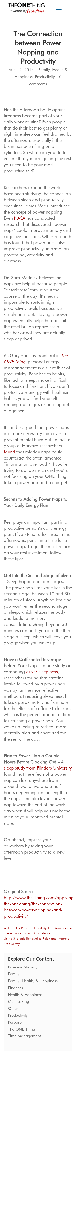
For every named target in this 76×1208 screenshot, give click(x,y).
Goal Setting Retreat (20, 1122)
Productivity (45, 77)
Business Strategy (22, 967)
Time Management (24, 1036)
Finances (15, 988)
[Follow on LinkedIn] (43, 1158)
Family (44, 70)
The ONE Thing (21, 1029)
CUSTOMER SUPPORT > (23, 1171)
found (9, 452)
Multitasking (18, 1002)
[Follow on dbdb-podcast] (19, 1158)
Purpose (15, 1022)
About (44, 1102)
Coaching (14, 1116)
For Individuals (17, 1109)
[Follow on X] (35, 1158)
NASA (19, 218)
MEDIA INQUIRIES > (21, 1133)
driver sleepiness (42, 672)
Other (13, 1008)
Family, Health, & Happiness (33, 981)
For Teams (14, 1102)
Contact (45, 1116)
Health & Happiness (25, 995)
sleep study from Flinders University (38, 768)
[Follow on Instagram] (11, 1158)
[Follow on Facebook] (27, 1158)
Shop (43, 1122)
